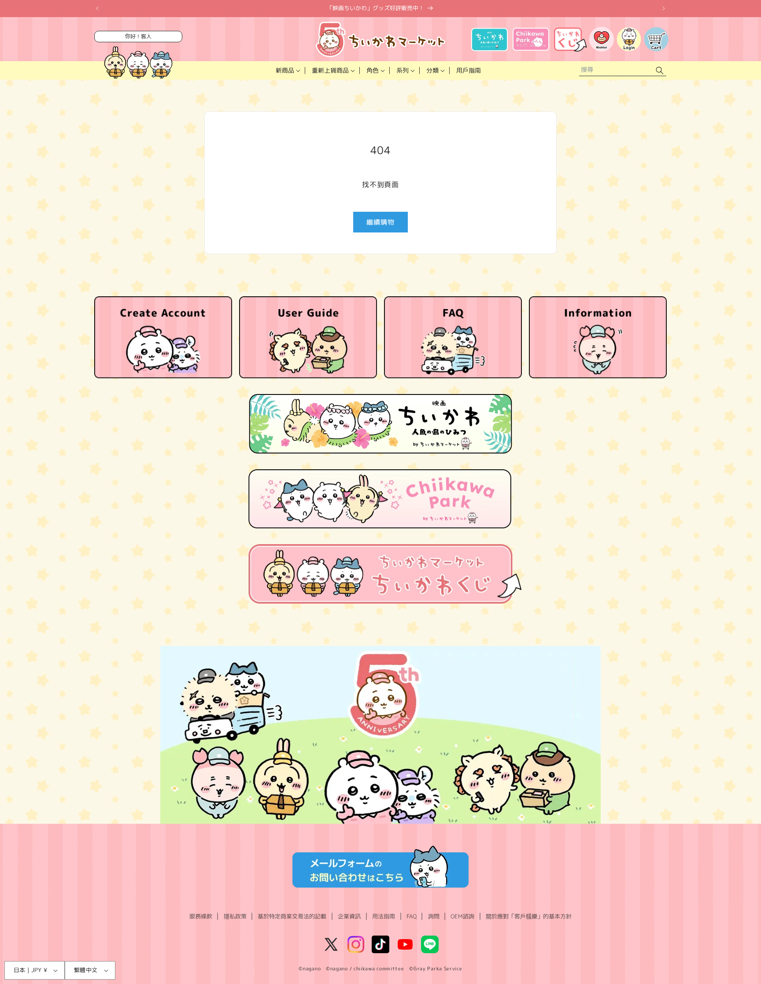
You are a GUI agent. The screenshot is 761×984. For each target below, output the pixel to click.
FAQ (411, 916)
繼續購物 (380, 222)
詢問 (434, 916)
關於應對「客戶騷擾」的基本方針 (529, 916)
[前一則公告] (97, 8)
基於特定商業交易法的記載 (292, 916)
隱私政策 (235, 916)
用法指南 (383, 916)
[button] (287, 70)
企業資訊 (349, 916)
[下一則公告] (663, 8)
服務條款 (200, 916)
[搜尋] (659, 70)
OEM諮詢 (462, 916)
